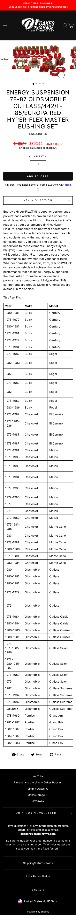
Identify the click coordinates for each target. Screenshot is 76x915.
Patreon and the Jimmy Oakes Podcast (38, 782)
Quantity (38, 156)
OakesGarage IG (38, 794)
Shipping (24, 147)
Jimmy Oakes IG (38, 788)
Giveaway (38, 800)
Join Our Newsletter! (37, 813)
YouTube (38, 776)
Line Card (38, 889)
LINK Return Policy (38, 876)
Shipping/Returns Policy (38, 863)
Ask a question (37, 200)
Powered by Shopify (38, 911)
